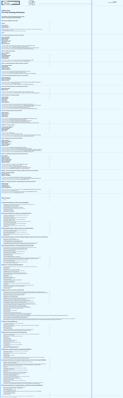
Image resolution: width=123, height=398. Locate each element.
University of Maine (5, 45)
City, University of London (6, 167)
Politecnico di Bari (5, 132)
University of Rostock (5, 119)
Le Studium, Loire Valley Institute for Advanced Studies (11, 179)
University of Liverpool (6, 168)
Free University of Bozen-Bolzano (8, 48)
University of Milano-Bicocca (7, 46)
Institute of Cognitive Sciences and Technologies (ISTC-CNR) (12, 61)
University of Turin (5, 72)
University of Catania (5, 177)
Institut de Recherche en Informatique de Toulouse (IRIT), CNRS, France (14, 29)
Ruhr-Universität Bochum (6, 120)
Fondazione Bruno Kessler (6, 190)
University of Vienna (5, 166)
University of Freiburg (5, 118)
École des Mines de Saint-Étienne (8, 192)
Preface (4, 199)
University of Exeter (5, 104)
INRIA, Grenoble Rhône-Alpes (7, 165)
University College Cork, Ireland (7, 30)
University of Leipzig (5, 107)
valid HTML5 (15, 397)
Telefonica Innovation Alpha (6, 83)
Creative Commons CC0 (30, 396)
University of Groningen (6, 73)
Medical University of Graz (6, 47)
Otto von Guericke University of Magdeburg (9, 108)
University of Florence (6, 71)
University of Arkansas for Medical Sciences (9, 149)
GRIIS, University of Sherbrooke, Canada (35, 29)
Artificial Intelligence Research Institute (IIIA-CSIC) (10, 164)
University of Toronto (5, 91)
